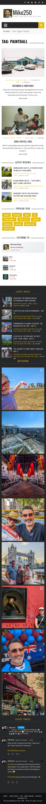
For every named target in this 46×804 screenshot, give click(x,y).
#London (11, 764)
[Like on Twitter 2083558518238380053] (17, 782)
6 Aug (31, 740)
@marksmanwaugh (21, 740)
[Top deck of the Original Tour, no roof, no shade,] (23, 519)
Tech (21, 796)
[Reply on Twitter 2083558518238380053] (9, 782)
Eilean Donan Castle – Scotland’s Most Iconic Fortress (27, 181)
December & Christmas (23, 85)
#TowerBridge (13, 777)
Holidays (24, 304)
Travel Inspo (13, 796)
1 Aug (31, 761)
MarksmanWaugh (16, 247)
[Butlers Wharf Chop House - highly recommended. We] (23, 563)
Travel (15, 175)
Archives (38, 796)
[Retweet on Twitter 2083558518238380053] (13, 782)
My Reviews (25, 173)
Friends (19, 138)
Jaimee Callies (23, 219)
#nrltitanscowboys (18, 750)
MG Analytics (22, 798)
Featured (24, 186)
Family (25, 80)
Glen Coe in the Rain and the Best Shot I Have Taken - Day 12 (27, 337)
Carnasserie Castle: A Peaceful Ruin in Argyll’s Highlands (28, 169)
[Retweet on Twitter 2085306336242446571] (13, 754)
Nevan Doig (7, 224)
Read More (23, 98)
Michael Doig (30, 224)
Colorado (18, 80)
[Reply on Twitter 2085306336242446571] (9, 754)
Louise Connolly (9, 219)
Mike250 (27, 82)
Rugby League (8, 228)
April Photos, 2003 (23, 141)
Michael (11, 740)
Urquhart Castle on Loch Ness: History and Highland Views (26, 194)
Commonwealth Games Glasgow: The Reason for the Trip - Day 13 (28, 324)
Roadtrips (31, 316)
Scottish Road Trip (19, 318)
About (5, 796)
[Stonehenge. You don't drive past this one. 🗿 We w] (23, 389)
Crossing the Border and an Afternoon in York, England (24, 299)
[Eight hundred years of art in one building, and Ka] (23, 607)
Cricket (6, 215)
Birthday (18, 224)
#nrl (9, 750)
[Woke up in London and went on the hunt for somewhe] (23, 650)
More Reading (29, 796)
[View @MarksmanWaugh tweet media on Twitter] (39, 776)
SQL (34, 215)
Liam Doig (36, 219)
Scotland (32, 173)
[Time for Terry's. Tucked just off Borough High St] (23, 694)
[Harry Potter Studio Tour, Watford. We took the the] (23, 476)
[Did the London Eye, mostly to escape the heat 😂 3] (23, 432)
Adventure (10, 80)
